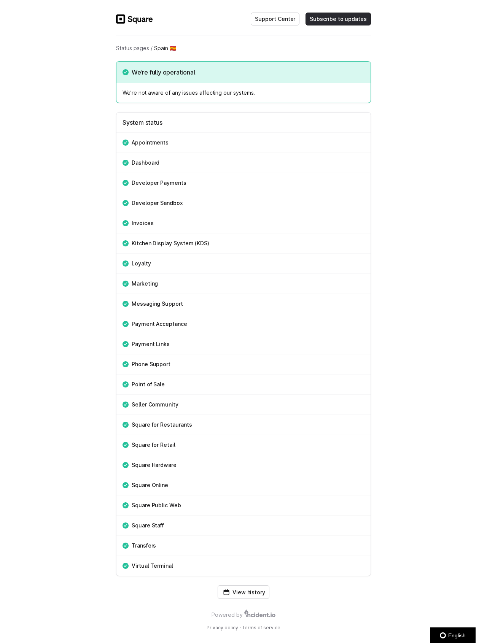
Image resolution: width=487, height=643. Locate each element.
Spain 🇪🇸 (165, 48)
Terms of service (261, 627)
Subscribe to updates (338, 19)
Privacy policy (222, 627)
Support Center (275, 19)
